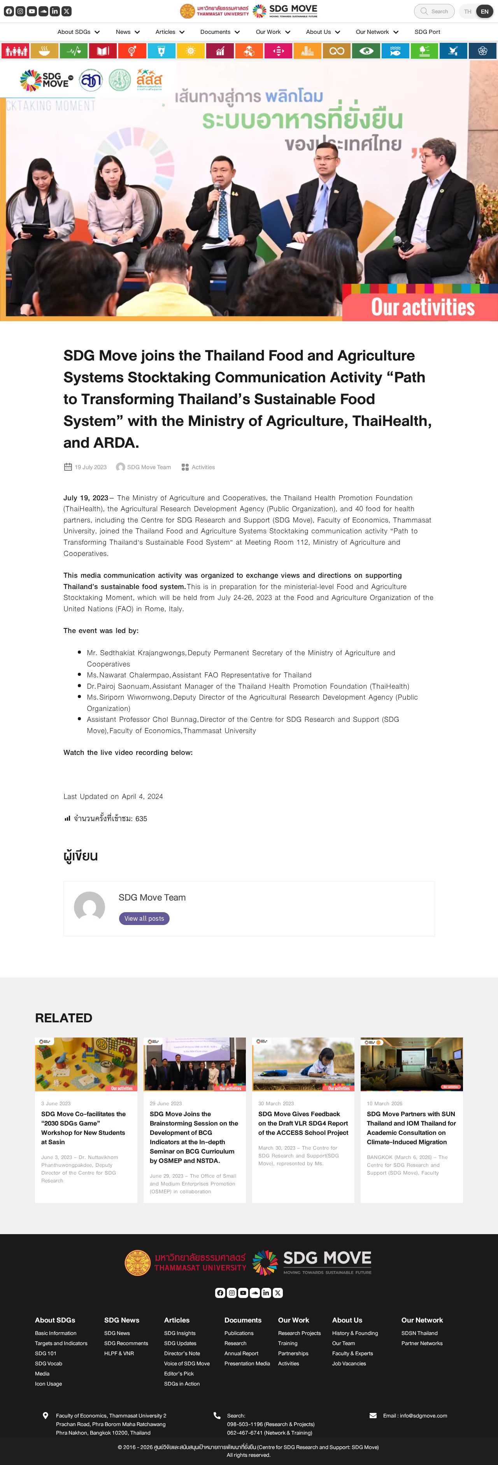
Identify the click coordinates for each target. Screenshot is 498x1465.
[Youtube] (32, 11)
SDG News (121, 1320)
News (123, 32)
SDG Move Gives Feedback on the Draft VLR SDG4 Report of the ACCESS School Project (303, 1123)
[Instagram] (21, 11)
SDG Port (427, 32)
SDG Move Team (152, 897)
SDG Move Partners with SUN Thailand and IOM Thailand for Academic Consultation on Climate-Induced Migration (411, 1128)
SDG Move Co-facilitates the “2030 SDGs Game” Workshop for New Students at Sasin (83, 1128)
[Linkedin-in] (55, 11)
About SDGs (74, 32)
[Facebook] (9, 11)
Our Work (268, 32)
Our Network (372, 32)
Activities (203, 467)
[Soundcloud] (44, 11)
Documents (215, 32)
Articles (165, 32)
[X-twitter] (66, 11)
